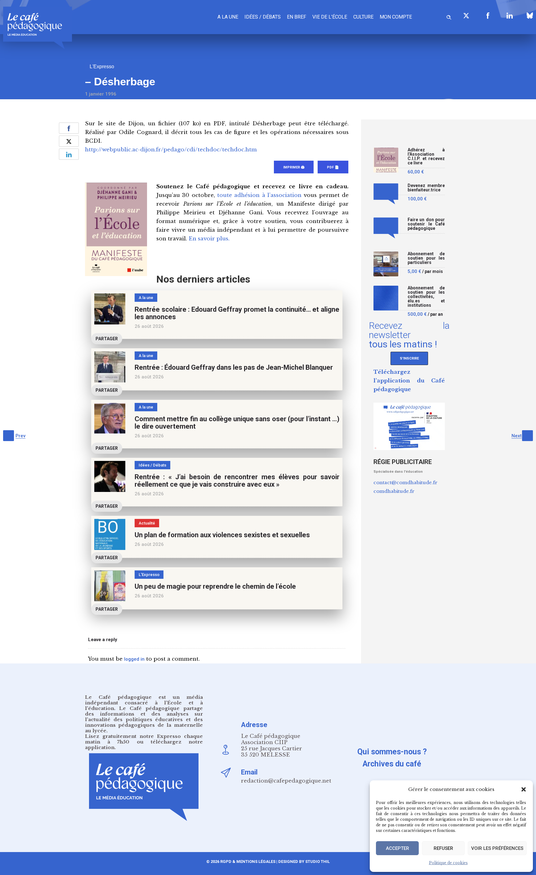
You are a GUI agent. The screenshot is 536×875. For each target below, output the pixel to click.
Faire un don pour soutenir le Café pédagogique (426, 224)
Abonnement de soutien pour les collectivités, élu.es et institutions (426, 297)
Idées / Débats (262, 17)
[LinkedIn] (509, 15)
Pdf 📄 (333, 167)
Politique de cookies (448, 862)
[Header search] (449, 16)
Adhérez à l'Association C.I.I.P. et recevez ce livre (426, 156)
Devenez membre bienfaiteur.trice (426, 187)
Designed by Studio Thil (303, 861)
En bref (296, 17)
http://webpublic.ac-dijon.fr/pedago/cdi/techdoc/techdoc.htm (171, 149)
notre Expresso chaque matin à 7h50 (144, 739)
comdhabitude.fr (393, 491)
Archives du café (392, 763)
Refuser (443, 848)
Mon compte (396, 17)
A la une (227, 17)
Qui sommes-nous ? (392, 751)
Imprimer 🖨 (293, 167)
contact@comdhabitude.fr (405, 482)
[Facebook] (488, 15)
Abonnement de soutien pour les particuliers (426, 258)
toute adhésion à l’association (259, 195)
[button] (523, 789)
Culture (363, 17)
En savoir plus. (209, 238)
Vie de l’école (329, 17)
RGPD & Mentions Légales (247, 861)
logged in (134, 659)
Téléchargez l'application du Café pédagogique (409, 381)
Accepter (397, 848)
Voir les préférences (497, 848)
